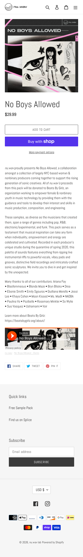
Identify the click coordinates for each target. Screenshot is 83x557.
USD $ (40, 489)
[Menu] (75, 7)
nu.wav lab (35, 542)
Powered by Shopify (53, 542)
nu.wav (8, 353)
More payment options (41, 152)
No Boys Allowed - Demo (26, 353)
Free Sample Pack (21, 408)
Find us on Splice (20, 419)
